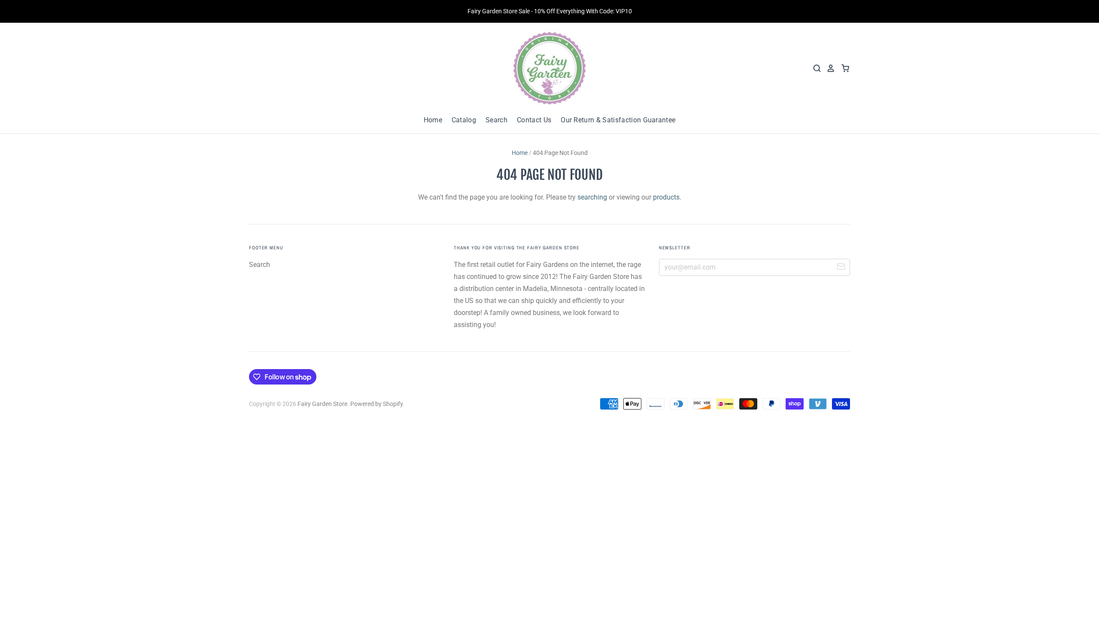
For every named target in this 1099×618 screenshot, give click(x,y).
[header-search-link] (814, 68)
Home (433, 120)
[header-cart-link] (842, 68)
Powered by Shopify (376, 403)
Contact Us (534, 120)
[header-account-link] (828, 68)
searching (592, 197)
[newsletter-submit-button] (841, 267)
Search (496, 120)
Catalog (464, 120)
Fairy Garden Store (322, 403)
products (666, 197)
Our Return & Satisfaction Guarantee (618, 120)
